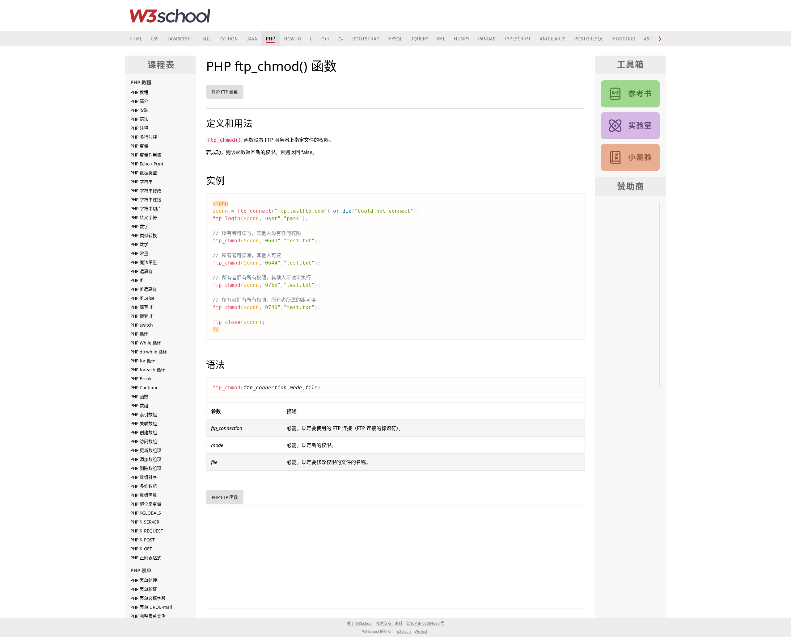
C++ (325, 38)
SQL (206, 38)
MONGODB (623, 38)
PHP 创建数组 (143, 432)
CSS (155, 38)
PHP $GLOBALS (145, 513)
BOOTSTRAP (365, 38)
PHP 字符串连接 (145, 200)
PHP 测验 (630, 157)
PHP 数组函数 (143, 495)
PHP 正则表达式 (145, 558)
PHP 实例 (630, 125)
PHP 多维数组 (143, 486)
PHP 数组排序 (143, 477)
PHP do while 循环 (148, 352)
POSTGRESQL (588, 38)
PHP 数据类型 (143, 173)
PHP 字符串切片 (145, 208)
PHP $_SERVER (144, 522)
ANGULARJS (552, 38)
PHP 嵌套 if (141, 316)
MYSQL (395, 38)
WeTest (421, 631)
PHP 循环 (139, 334)
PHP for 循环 (142, 361)
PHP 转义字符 (143, 217)
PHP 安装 (139, 110)
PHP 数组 (139, 405)
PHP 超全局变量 (145, 504)
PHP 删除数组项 (145, 468)
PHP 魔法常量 (143, 262)
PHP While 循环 (145, 343)
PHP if (136, 280)
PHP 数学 (139, 244)
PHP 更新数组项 (145, 450)
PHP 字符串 (141, 182)
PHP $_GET (141, 549)
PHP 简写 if (141, 307)
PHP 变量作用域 (145, 155)
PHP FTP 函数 (225, 92)
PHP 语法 (139, 119)
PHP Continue (144, 387)
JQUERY (419, 38)
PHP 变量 (139, 146)
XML (441, 38)
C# (341, 38)
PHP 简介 (139, 101)
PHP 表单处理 (143, 580)
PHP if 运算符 (143, 289)
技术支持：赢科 (389, 623)
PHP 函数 (139, 396)
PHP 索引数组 (143, 414)
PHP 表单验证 (143, 589)
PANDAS (486, 38)
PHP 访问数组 (143, 441)
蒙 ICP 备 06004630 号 (425, 623)
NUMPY (461, 38)
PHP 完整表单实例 (148, 616)
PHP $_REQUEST (146, 531)
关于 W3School (359, 623)
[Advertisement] (391, 555)
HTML (135, 38)
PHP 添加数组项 (145, 459)
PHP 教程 (139, 92)
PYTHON (228, 38)
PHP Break (140, 379)
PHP (270, 38)
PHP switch (141, 325)
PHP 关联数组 (143, 423)
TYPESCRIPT (517, 38)
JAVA (252, 38)
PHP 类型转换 (143, 235)
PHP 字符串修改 (145, 191)
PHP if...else (142, 298)
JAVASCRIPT (180, 38)
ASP (648, 38)
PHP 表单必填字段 (148, 598)
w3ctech (403, 631)
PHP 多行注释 (143, 137)
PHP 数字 (139, 226)
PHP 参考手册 (630, 93)
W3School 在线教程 (170, 15)
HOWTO (292, 38)
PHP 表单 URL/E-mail (151, 607)
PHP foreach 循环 (147, 370)
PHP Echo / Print (146, 164)
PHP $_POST (142, 540)
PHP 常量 (139, 253)
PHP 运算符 (141, 271)
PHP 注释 (139, 128)
